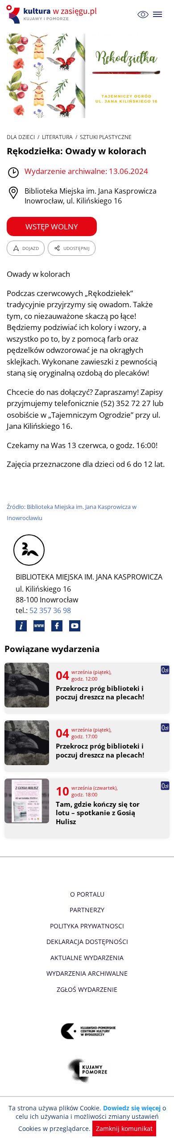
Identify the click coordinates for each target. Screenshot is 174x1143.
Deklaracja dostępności (87, 941)
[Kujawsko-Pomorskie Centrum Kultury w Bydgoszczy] (87, 1031)
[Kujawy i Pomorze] (87, 1070)
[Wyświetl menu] (157, 14)
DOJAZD (30, 248)
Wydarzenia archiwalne (87, 973)
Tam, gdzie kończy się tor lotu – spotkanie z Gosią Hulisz (98, 813)
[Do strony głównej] (52, 14)
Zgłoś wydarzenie (87, 989)
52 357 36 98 (50, 610)
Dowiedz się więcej (132, 1108)
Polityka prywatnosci (87, 926)
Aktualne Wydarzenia (87, 957)
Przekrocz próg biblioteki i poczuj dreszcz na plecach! (100, 693)
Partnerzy (87, 910)
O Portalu (87, 894)
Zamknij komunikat (124, 1128)
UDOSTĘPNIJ (76, 248)
